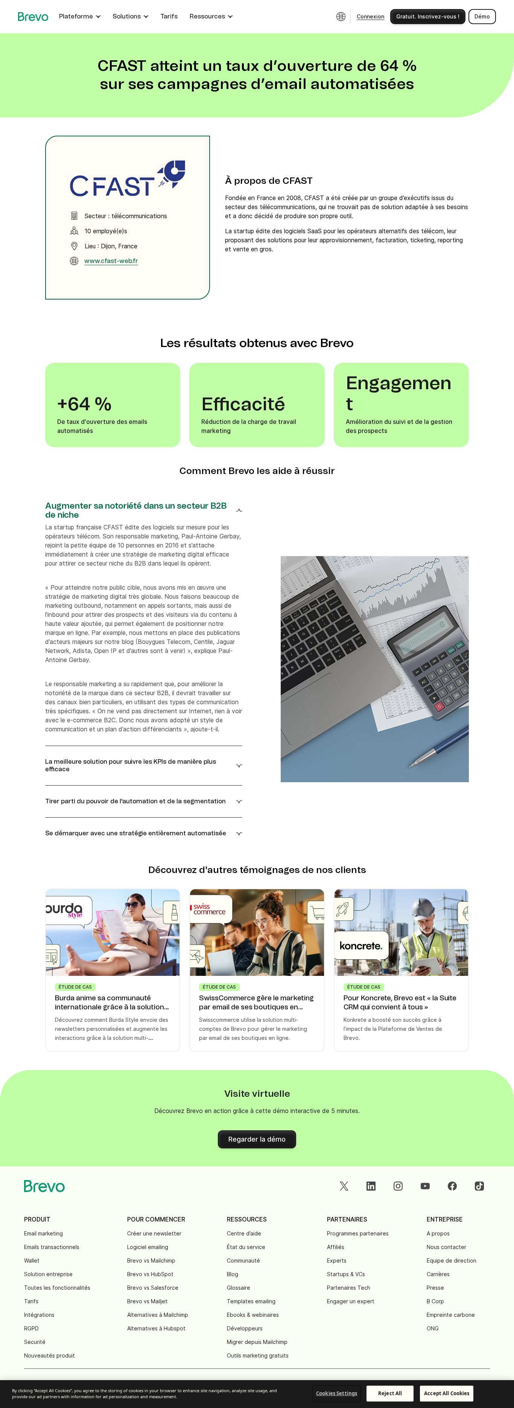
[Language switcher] (341, 17)
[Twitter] (343, 1186)
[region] (257, 1394)
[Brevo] (33, 16)
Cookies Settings (336, 1393)
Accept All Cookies (446, 1393)
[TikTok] (479, 1186)
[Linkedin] (371, 1186)
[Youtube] (425, 1186)
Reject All (390, 1393)
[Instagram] (398, 1186)
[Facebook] (452, 1186)
